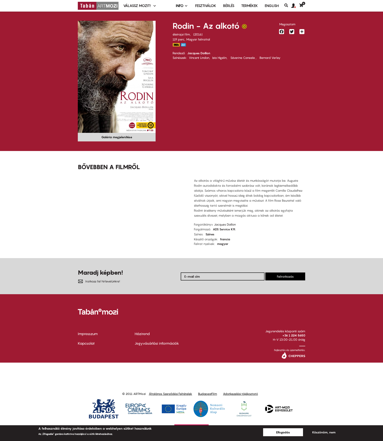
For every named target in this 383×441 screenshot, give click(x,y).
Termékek (249, 6)
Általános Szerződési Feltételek (170, 394)
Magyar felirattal (198, 39)
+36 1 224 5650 (293, 335)
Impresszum (88, 334)
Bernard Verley (269, 57)
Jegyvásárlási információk (157, 343)
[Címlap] (98, 6)
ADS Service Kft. (224, 229)
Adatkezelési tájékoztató (240, 394)
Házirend (142, 334)
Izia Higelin (219, 57)
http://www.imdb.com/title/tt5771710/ (176, 44)
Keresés (287, 5)
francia (225, 239)
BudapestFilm (207, 394)
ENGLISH (272, 6)
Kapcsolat (86, 343)
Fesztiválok (205, 6)
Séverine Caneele (243, 57)
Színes (209, 234)
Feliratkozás (285, 276)
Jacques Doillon (198, 53)
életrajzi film (181, 34)
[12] (244, 27)
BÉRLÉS (228, 6)
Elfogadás (283, 432)
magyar (222, 244)
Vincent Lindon (199, 57)
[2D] (184, 44)
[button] (295, 5)
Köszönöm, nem (324, 432)
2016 (197, 34)
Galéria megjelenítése (116, 137)
